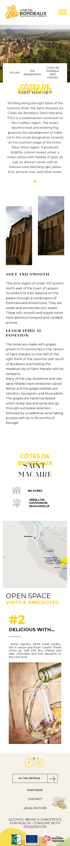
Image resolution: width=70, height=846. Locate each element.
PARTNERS (35, 790)
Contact (35, 799)
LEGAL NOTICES (35, 808)
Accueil (14, 72)
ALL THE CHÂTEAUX (29, 778)
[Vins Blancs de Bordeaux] (26, 12)
